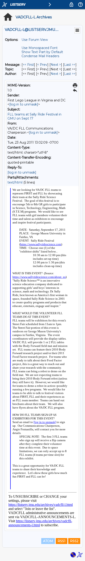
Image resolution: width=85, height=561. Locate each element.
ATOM (48, 541)
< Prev (42, 65)
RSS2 (74, 541)
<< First (28, 65)
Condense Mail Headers (40, 56)
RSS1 (62, 541)
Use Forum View (35, 40)
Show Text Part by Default (42, 52)
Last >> (69, 65)
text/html (14, 182)
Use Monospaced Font (40, 48)
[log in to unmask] (23, 104)
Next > (56, 65)
